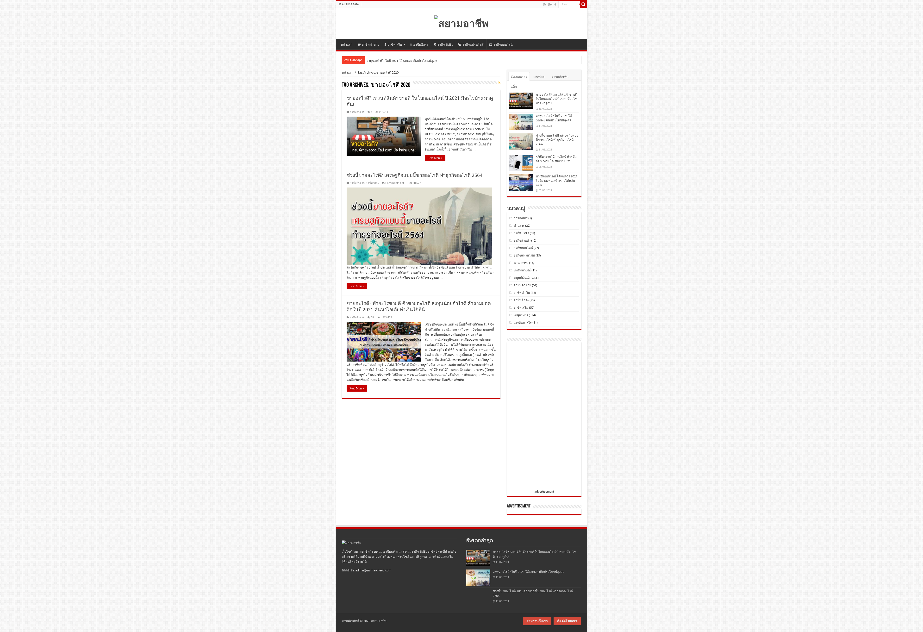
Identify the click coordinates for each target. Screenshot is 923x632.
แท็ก (514, 86)
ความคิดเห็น (559, 77)
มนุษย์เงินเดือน (524, 278)
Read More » (435, 158)
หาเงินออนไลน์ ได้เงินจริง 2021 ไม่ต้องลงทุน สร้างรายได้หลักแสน (556, 181)
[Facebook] (555, 4)
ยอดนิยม (539, 77)
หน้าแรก (346, 44)
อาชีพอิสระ (420, 44)
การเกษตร (521, 218)
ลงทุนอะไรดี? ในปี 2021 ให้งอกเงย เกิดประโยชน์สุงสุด (528, 572)
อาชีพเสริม (394, 44)
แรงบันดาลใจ (523, 322)
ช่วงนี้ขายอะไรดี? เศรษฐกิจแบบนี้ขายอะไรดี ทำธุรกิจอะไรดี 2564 (414, 175)
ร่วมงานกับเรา (537, 621)
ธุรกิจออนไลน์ (503, 44)
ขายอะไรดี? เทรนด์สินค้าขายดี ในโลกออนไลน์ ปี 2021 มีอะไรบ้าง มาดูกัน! (556, 99)
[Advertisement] (545, 417)
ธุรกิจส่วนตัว (522, 240)
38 (372, 317)
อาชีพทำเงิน (522, 292)
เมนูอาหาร (521, 315)
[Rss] (545, 4)
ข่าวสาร (519, 225)
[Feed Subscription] (499, 83)
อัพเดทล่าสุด (519, 77)
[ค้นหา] (583, 4)
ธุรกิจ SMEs (445, 44)
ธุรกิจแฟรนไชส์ (473, 44)
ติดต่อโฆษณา (567, 621)
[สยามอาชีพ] (461, 22)
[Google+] (550, 4)
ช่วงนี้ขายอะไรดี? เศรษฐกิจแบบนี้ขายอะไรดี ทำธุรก (401, 61)
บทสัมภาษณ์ (522, 270)
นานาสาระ (521, 263)
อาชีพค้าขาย (370, 44)
